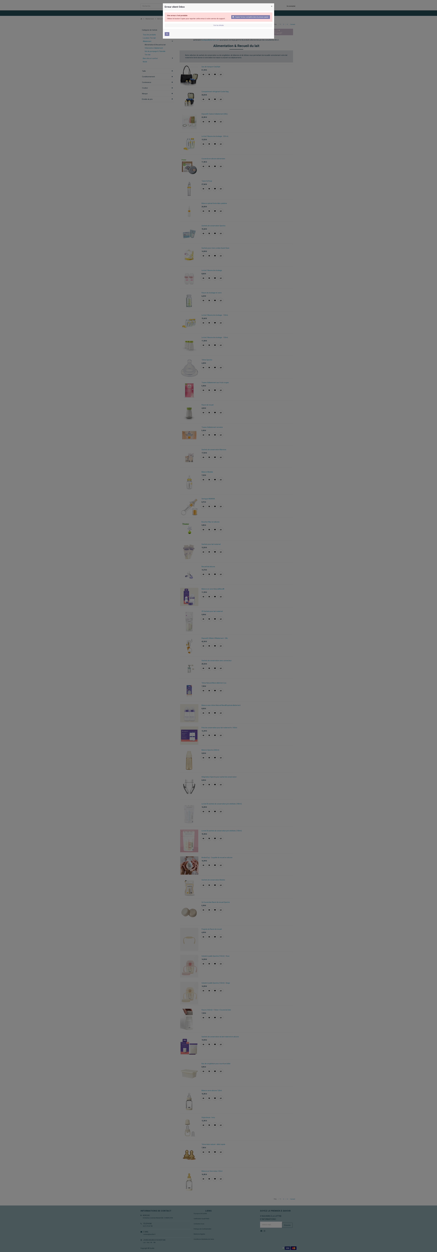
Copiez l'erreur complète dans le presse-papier (252, 17)
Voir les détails (218, 25)
